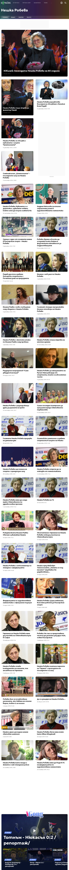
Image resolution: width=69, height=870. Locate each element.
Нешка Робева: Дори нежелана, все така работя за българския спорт (50, 603)
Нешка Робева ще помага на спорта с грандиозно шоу (15, 470)
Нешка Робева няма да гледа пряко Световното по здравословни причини (15, 502)
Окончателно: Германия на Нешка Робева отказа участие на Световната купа (51, 535)
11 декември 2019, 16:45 (43, 379)
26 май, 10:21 (7, 73)
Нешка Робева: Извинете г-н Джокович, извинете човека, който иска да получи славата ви (17, 208)
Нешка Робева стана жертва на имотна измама (51, 341)
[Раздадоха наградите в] (17, 358)
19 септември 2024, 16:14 (10, 213)
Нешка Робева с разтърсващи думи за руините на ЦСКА (16, 407)
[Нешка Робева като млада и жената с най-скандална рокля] (17, 750)
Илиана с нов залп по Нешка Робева (48, 275)
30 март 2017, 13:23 (42, 736)
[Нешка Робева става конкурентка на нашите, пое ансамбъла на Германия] (17, 654)
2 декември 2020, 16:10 (43, 313)
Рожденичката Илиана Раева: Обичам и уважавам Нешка (15, 534)
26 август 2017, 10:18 (43, 701)
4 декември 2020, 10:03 (43, 279)
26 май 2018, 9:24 (42, 502)
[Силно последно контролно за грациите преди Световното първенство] (52, 393)
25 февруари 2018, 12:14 (9, 640)
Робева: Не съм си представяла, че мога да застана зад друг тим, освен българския (51, 635)
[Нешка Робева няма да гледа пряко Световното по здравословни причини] (17, 487)
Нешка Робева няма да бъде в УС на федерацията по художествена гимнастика (51, 765)
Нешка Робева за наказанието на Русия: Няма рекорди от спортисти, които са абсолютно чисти (51, 374)
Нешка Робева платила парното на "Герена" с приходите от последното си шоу (51, 668)
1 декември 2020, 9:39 (9, 344)
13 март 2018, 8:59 (42, 574)
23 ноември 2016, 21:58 (9, 767)
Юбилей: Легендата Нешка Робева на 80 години (32, 71)
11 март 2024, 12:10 (42, 213)
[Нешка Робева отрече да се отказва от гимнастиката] (52, 457)
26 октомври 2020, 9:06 (44, 344)
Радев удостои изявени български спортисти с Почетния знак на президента (16, 276)
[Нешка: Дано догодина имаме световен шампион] (17, 719)
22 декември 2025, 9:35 (43, 108)
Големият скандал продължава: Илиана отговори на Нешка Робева (50, 309)
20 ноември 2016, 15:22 (43, 769)
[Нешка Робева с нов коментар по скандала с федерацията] (17, 553)
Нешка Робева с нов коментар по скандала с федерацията (17, 567)
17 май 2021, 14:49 (8, 281)
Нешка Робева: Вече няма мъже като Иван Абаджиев (50, 733)
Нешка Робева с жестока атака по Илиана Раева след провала (16, 341)
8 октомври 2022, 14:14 (43, 248)
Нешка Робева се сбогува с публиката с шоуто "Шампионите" (14, 143)
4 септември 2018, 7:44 (43, 474)
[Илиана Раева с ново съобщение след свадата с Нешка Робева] (17, 295)
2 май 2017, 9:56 (7, 736)
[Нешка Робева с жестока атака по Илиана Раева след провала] (17, 327)
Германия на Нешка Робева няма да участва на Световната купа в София (17, 635)
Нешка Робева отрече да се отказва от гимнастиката (49, 470)
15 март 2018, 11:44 (8, 537)
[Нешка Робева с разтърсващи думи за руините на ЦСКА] (17, 393)
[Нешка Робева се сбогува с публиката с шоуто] (17, 128)
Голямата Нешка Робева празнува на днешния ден (17, 439)
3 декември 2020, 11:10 (9, 311)
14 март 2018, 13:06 (8, 570)
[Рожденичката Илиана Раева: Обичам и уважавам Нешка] (17, 520)
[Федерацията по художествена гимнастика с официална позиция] (17, 588)
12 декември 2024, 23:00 (10, 147)
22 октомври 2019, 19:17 (9, 410)
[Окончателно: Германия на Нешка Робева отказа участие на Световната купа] (52, 520)
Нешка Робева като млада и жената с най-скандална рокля (16, 764)
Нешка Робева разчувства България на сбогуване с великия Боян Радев (51, 104)
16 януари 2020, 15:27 (8, 375)
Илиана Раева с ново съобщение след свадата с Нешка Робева (16, 308)
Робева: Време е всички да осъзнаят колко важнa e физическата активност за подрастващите (49, 242)
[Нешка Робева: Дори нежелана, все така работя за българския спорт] (52, 588)
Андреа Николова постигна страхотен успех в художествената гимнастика (50, 208)
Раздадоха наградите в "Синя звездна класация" (15, 372)
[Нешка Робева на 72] (52, 487)
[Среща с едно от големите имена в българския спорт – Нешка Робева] (17, 227)
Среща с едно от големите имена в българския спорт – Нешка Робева (17, 241)
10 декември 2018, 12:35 (43, 443)
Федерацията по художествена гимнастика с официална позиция (17, 602)
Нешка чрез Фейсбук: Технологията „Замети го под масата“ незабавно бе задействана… (50, 569)
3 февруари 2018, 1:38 (9, 673)
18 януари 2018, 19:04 (43, 673)
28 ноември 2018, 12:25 (9, 474)
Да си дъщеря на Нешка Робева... (51, 699)
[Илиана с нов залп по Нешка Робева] (52, 262)
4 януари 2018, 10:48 (8, 706)
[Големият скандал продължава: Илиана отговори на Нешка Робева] (52, 295)
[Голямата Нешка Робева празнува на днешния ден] (17, 426)
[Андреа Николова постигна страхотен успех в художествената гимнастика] (52, 194)
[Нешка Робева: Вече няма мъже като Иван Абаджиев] (52, 719)
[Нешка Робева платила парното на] (52, 654)
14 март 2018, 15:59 (42, 539)
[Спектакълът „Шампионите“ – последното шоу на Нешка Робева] (17, 161)
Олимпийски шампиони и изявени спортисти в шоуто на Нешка (51, 439)
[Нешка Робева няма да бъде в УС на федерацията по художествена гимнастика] (52, 750)
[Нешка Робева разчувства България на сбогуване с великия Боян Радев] (52, 89)
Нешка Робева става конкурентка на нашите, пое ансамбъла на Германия (15, 668)
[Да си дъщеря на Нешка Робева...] (52, 687)
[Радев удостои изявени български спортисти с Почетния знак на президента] (17, 262)
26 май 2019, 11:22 (7, 443)
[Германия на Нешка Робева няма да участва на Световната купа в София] (17, 621)
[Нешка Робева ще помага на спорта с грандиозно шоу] (17, 457)
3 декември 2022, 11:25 (9, 246)
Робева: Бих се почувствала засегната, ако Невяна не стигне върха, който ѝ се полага (17, 701)
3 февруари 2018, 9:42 (43, 640)
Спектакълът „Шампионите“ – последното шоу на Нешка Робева (16, 175)
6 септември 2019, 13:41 (43, 412)
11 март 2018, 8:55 (42, 607)
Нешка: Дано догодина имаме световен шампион (15, 733)
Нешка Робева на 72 (45, 500)
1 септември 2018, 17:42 (9, 506)
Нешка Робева (14, 10)
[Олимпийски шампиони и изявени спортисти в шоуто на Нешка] (52, 426)
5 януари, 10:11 (7, 112)
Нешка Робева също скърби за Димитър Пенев (16, 109)
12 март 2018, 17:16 (8, 605)
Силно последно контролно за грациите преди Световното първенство (50, 408)
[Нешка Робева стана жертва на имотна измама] (52, 327)
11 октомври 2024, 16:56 (9, 180)
